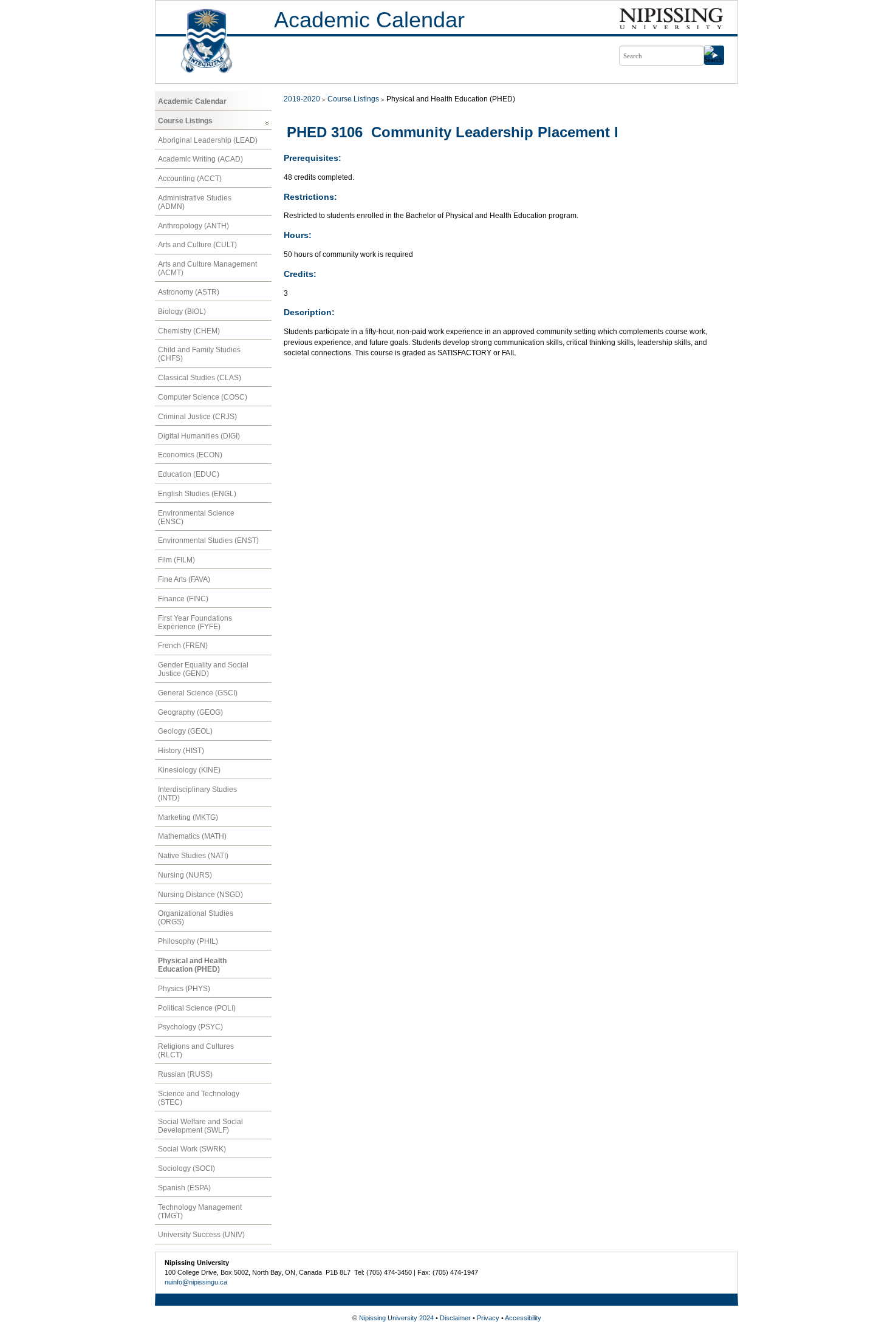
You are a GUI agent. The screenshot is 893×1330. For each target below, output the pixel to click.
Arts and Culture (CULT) (197, 244)
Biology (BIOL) (182, 311)
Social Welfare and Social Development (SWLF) (200, 1125)
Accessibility (523, 1317)
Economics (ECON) (190, 455)
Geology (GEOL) (185, 731)
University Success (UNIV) (201, 1234)
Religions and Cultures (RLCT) (196, 1050)
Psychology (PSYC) (190, 1027)
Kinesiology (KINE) (189, 770)
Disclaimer (455, 1317)
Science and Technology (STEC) (198, 1098)
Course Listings (185, 121)
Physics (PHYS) (184, 988)
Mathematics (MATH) (192, 836)
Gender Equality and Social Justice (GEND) (203, 669)
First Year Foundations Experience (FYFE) (195, 622)
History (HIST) (181, 750)
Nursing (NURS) (185, 875)
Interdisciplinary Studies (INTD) (197, 793)
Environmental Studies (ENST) (208, 540)
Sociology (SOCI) (186, 1168)
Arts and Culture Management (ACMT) (207, 268)
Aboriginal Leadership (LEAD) (208, 140)
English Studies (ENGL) (197, 493)
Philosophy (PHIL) (188, 941)
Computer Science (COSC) (202, 397)
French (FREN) (183, 645)
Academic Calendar (369, 19)
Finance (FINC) (183, 599)
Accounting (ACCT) (190, 178)
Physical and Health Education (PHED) (192, 965)
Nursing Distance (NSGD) (200, 894)
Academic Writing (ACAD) (200, 159)
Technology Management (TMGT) (200, 1211)
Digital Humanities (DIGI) (199, 436)
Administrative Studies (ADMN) (194, 202)
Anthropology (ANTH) (193, 226)
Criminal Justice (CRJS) (197, 416)
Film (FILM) (176, 560)
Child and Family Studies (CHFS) (199, 354)
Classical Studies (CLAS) (199, 377)
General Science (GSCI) (198, 693)
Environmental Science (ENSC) (196, 517)
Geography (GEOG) (190, 712)
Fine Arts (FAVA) (184, 579)
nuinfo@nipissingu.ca (196, 1282)
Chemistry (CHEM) (189, 331)
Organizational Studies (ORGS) (195, 917)
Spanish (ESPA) (184, 1188)
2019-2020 (302, 99)
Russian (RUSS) (185, 1074)
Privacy (488, 1317)
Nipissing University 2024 (396, 1317)
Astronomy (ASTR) (188, 292)
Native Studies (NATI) (193, 855)
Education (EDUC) (188, 474)
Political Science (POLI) (197, 1008)
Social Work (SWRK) (192, 1149)
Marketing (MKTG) (188, 817)
